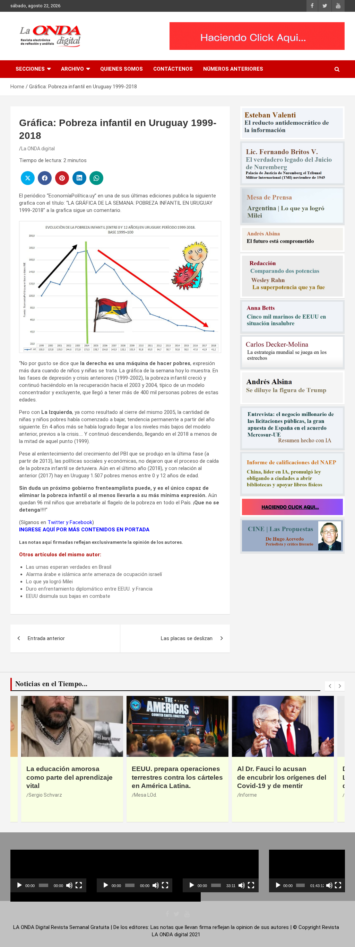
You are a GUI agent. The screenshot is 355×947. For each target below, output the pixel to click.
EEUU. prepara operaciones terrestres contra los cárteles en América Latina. (177, 777)
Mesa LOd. (145, 795)
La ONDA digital (38, 148)
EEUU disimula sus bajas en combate (68, 596)
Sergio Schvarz (45, 795)
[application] (48, 871)
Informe (248, 795)
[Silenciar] (69, 885)
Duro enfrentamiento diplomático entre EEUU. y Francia (89, 589)
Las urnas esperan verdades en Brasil (68, 567)
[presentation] (330, 686)
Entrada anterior (46, 638)
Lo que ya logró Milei (49, 581)
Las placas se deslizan (187, 638)
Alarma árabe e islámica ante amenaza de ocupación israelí (94, 574)
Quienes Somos (121, 69)
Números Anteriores (233, 69)
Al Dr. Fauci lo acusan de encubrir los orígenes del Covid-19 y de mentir (281, 777)
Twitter (55, 522)
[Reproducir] (19, 885)
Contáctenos (173, 69)
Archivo (72, 69)
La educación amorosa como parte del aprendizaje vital (69, 777)
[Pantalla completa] (78, 885)
